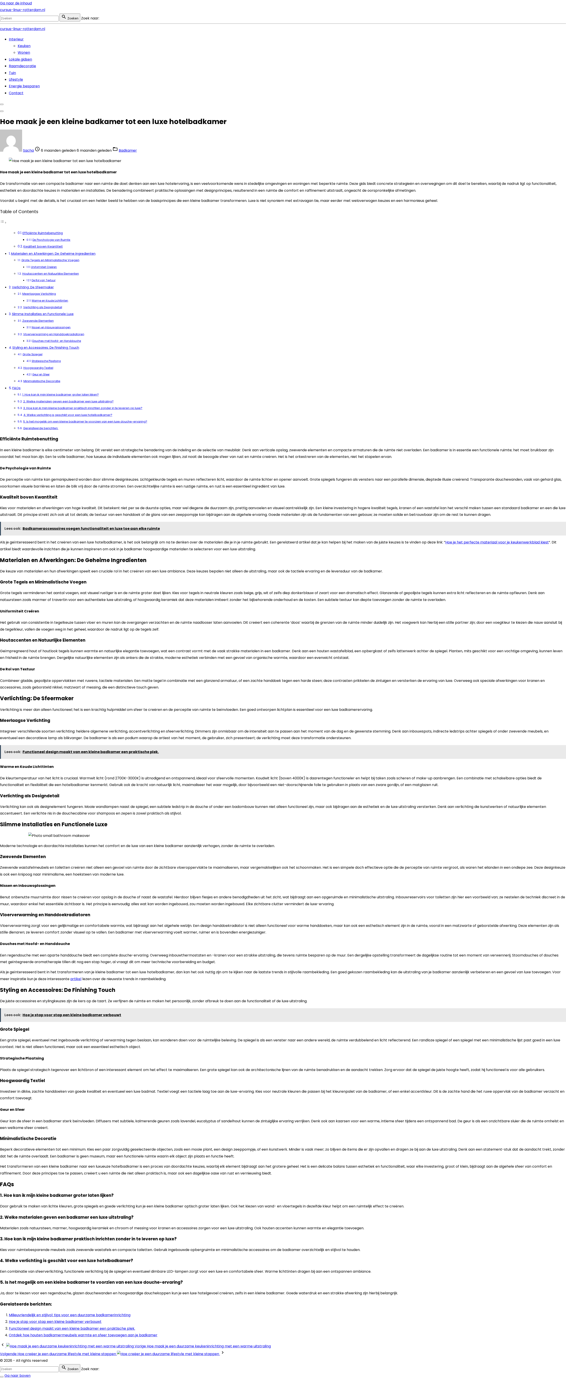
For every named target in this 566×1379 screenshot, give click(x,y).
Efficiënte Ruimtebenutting (43, 233)
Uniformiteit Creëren (44, 267)
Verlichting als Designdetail (42, 307)
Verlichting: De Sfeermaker (33, 287)
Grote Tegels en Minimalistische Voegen (50, 260)
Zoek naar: (90, 18)
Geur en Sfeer (41, 374)
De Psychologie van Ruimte (51, 240)
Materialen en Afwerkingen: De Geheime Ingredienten (53, 253)
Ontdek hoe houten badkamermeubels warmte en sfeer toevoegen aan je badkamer (83, 1335)
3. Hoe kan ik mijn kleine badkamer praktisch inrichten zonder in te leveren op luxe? (82, 408)
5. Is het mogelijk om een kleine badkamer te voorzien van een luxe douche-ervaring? (85, 421)
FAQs (16, 388)
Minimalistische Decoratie (41, 381)
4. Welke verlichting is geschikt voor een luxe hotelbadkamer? (67, 415)
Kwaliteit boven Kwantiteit (43, 247)
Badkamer (128, 150)
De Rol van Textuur (43, 280)
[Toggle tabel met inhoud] (3, 222)
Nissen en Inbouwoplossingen (51, 327)
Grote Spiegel (32, 354)
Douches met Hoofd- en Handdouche (56, 341)
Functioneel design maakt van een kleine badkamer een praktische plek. (72, 1328)
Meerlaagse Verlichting (39, 294)
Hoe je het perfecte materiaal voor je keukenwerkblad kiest (497, 542)
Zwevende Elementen (38, 321)
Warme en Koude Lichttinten (50, 300)
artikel (75, 978)
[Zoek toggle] (2, 1376)
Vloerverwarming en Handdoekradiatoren (53, 334)
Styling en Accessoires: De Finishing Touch (45, 347)
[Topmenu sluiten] (2, 104)
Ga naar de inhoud (16, 3)
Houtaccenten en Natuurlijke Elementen (50, 274)
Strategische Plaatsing (46, 361)
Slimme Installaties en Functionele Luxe (43, 314)
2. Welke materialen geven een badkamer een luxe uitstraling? (68, 401)
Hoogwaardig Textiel (38, 368)
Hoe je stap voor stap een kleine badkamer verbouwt (55, 1321)
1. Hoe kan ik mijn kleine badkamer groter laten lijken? (60, 394)
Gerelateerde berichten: (40, 428)
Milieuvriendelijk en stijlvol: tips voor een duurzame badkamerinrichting (69, 1315)
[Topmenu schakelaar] (2, 111)
